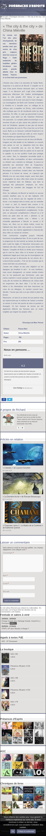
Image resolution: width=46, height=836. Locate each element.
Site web (6, 591)
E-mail (6, 583)
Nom (5, 576)
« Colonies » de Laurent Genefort (16, 468)
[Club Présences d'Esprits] (23, 6)
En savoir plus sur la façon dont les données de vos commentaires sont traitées (20, 610)
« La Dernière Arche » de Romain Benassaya (22, 496)
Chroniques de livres (16, 17)
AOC (4, 641)
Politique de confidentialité (26, 831)
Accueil (5, 17)
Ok (13, 831)
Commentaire (8, 553)
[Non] (43, 825)
